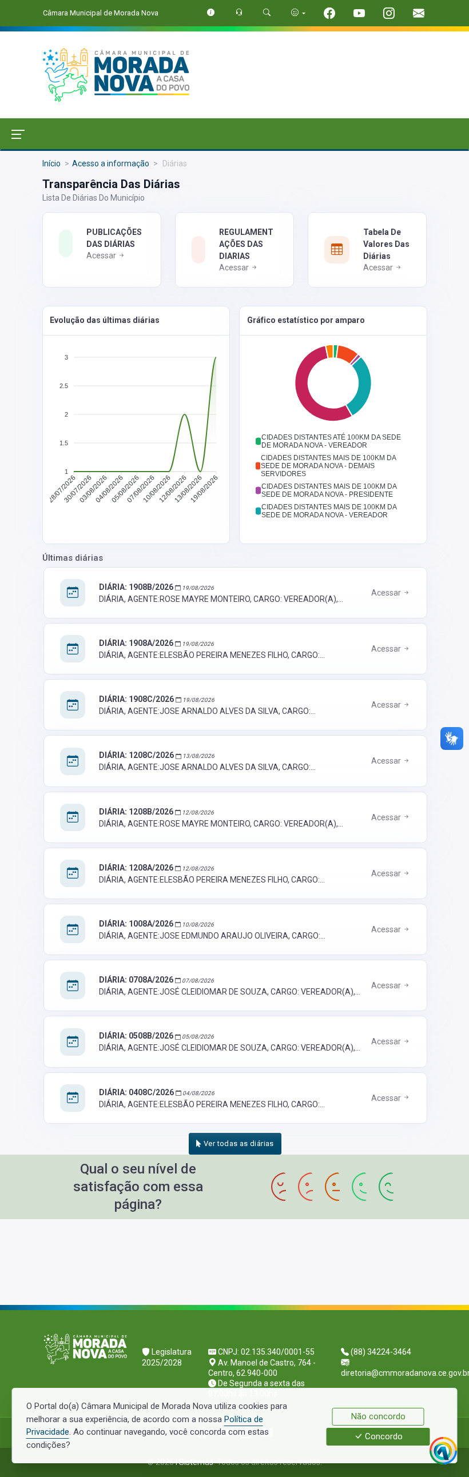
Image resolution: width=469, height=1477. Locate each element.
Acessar (102, 255)
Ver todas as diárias (238, 1143)
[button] (333, 441)
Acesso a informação (110, 163)
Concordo (383, 1437)
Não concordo (378, 1416)
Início (51, 163)
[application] (136, 431)
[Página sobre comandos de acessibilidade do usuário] (298, 13)
